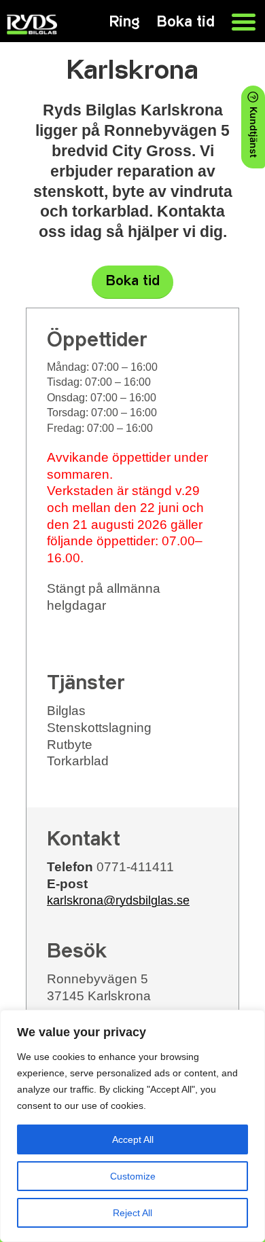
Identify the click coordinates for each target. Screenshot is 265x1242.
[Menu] (236, 20)
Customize (133, 1176)
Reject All (132, 1212)
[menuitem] (236, 20)
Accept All (133, 1139)
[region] (132, 1126)
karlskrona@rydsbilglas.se (118, 900)
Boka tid (133, 281)
